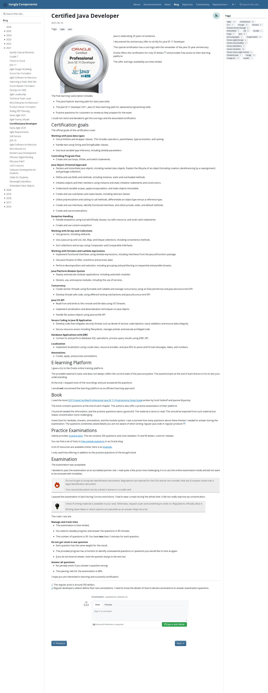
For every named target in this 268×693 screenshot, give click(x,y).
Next (180, 643)
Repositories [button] (220, 4)
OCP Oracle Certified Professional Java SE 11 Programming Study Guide (105, 400)
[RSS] (216, 15)
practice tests (76, 435)
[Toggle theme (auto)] (234, 4)
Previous (59, 643)
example (107, 446)
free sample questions (93, 441)
